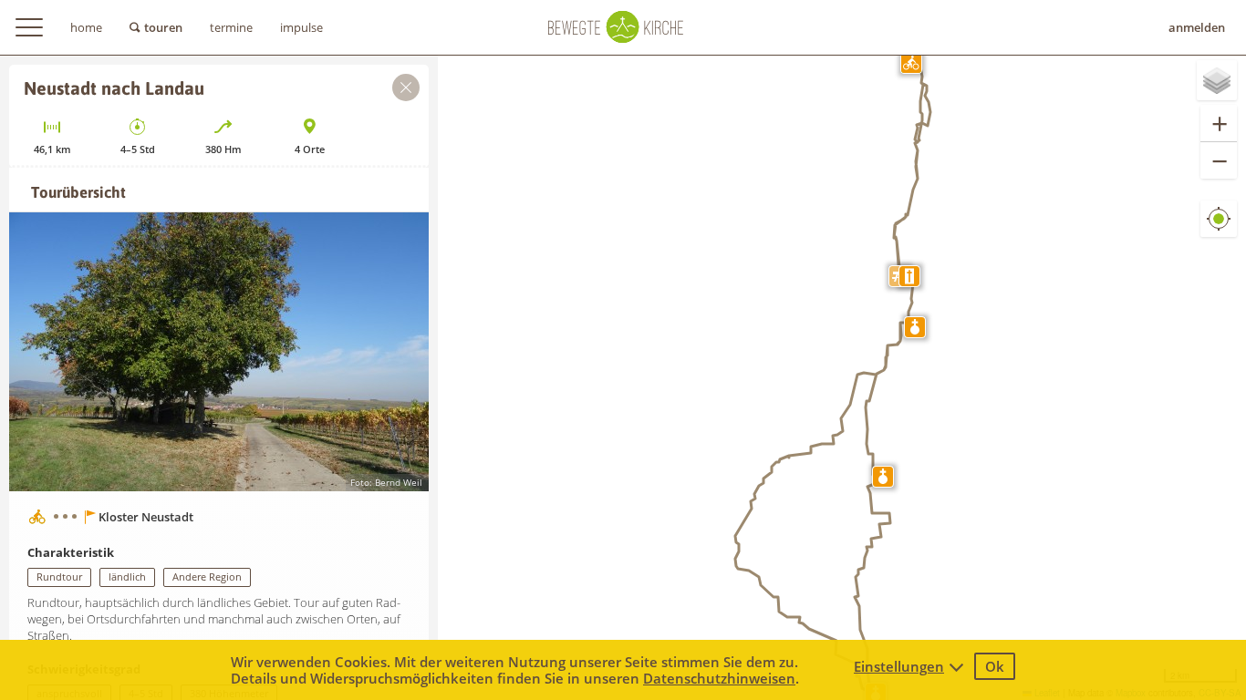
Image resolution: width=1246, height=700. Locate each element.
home (86, 27)
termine (231, 27)
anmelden (1196, 27)
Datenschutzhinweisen (719, 678)
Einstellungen (899, 666)
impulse (301, 27)
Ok (994, 666)
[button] (911, 63)
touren (163, 27)
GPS (1219, 232)
